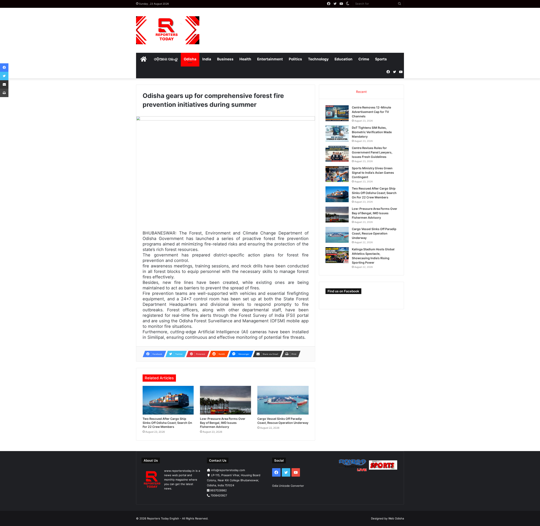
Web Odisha (396, 518)
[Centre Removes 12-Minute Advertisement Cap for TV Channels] (337, 113)
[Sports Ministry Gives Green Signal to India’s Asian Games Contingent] (337, 174)
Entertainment (270, 59)
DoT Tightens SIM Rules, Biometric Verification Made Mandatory (372, 132)
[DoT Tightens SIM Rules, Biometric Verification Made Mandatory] (337, 133)
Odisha (190, 59)
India (206, 59)
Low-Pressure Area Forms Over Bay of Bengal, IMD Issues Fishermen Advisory (222, 422)
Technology (318, 59)
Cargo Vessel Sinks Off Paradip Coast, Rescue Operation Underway (374, 233)
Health (245, 59)
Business (225, 59)
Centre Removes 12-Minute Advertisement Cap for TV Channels (371, 112)
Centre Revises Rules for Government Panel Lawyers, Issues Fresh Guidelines (372, 152)
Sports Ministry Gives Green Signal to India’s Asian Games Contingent (373, 172)
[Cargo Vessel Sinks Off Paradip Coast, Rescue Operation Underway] (282, 400)
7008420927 (219, 495)
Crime (363, 59)
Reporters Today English (163, 518)
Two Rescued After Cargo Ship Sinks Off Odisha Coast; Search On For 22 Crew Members (167, 422)
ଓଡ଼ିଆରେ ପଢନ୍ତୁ (166, 59)
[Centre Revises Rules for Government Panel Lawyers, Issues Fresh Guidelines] (337, 154)
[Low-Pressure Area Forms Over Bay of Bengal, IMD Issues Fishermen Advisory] (225, 400)
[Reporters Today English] (167, 30)
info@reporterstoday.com (228, 470)
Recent (361, 92)
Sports (381, 59)
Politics (295, 59)
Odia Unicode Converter (288, 485)
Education (343, 59)
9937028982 (218, 490)
